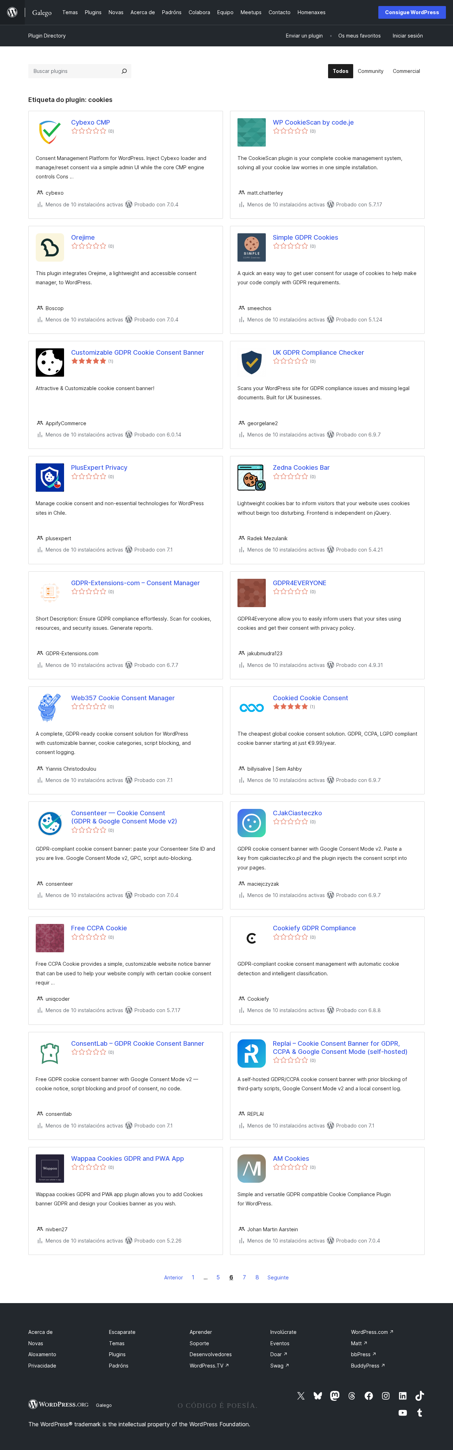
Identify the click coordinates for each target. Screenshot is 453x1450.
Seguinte (278, 1277)
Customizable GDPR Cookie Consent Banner (137, 352)
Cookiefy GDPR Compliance (314, 928)
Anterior (173, 1277)
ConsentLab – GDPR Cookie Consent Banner (137, 1043)
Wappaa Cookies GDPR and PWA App (127, 1158)
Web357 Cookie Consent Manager (123, 698)
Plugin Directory (47, 36)
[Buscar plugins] (124, 71)
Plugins (117, 1354)
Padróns (118, 1366)
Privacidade (42, 1366)
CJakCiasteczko (297, 813)
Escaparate (122, 1332)
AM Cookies (291, 1158)
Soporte (199, 1343)
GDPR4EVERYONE (299, 583)
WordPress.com (372, 1332)
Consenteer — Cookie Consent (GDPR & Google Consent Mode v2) (124, 817)
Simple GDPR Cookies (305, 237)
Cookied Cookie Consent (310, 698)
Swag (279, 1366)
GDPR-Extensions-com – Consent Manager (135, 583)
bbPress (364, 1354)
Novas (35, 1343)
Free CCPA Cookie (99, 928)
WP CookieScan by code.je (313, 122)
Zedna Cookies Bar (301, 467)
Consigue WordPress (412, 12)
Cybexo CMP (90, 122)
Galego (104, 1405)
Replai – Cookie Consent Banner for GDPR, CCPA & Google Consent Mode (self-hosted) (340, 1047)
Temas (117, 1343)
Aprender (201, 1332)
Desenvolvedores (211, 1354)
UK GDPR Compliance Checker (318, 352)
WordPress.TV (209, 1366)
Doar (279, 1354)
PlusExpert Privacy (99, 467)
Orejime (83, 237)
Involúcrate (283, 1332)
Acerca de (40, 1332)
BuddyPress (368, 1366)
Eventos (279, 1343)
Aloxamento (42, 1354)
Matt (359, 1343)
